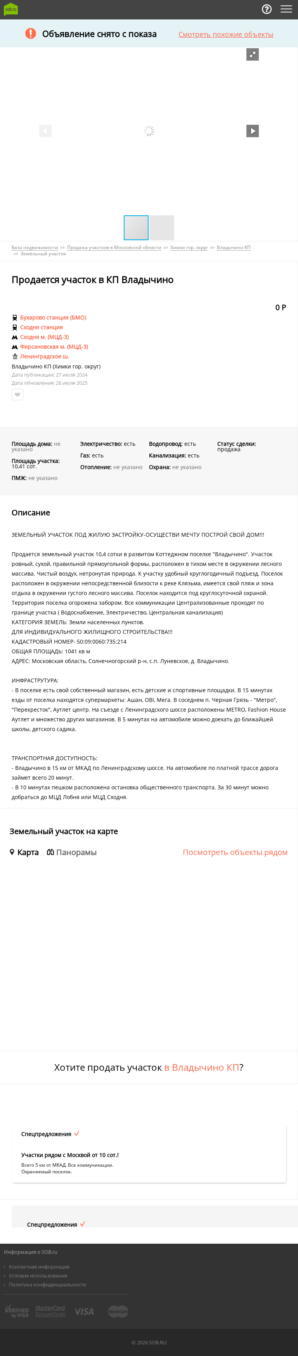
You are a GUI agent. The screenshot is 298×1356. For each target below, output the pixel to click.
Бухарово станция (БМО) (53, 317)
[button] (252, 54)
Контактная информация (39, 1266)
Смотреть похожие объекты (226, 34)
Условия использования (38, 1275)
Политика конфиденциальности (47, 1284)
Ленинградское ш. (44, 356)
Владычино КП (31, 366)
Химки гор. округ (76, 366)
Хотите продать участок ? (148, 1067)
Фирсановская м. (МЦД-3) (54, 346)
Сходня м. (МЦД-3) (44, 337)
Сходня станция (41, 327)
